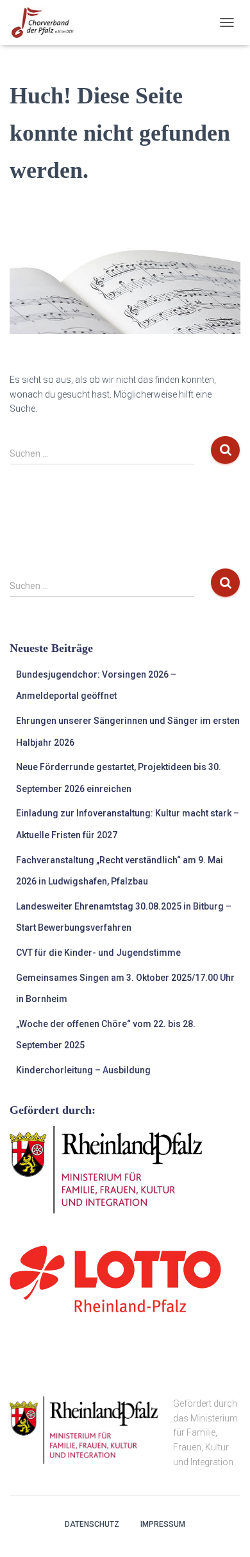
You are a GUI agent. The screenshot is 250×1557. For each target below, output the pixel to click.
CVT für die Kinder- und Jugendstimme (98, 952)
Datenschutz (92, 1524)
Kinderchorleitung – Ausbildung (83, 1070)
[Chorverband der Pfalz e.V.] (47, 22)
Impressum (162, 1524)
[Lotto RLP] (115, 1278)
